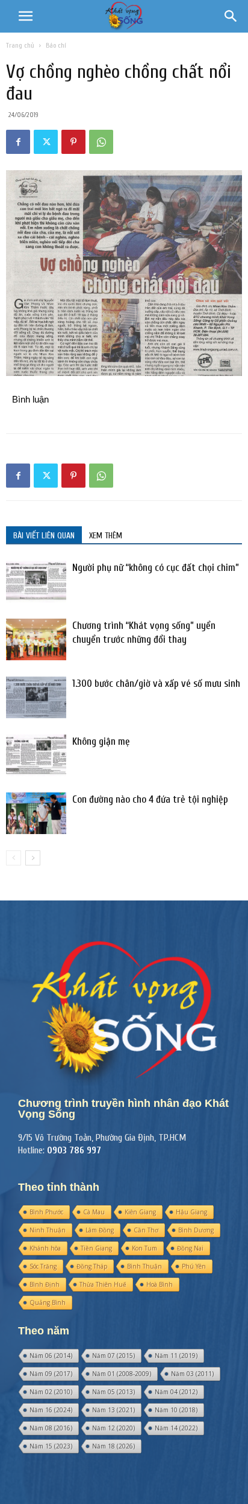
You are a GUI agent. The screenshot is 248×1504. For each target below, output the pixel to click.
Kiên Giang (140, 1212)
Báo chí (56, 45)
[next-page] (32, 857)
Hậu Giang (191, 1212)
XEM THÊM (105, 536)
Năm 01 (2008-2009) (121, 1373)
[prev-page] (13, 857)
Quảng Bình (47, 1302)
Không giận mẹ (101, 741)
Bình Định (44, 1284)
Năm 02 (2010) (50, 1392)
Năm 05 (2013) (113, 1392)
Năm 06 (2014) (50, 1355)
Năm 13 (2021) (113, 1410)
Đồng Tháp (91, 1266)
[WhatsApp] (101, 142)
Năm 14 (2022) (176, 1428)
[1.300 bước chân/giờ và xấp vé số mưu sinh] (36, 697)
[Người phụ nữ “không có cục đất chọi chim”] (36, 581)
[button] (25, 16)
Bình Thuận (144, 1266)
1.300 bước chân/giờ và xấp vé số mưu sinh (156, 683)
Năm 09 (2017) (50, 1373)
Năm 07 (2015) (113, 1355)
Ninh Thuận (47, 1230)
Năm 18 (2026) (113, 1446)
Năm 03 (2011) (192, 1373)
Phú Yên (194, 1266)
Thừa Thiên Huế (102, 1284)
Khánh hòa (45, 1248)
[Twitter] (46, 142)
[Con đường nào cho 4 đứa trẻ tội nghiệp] (36, 813)
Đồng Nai (190, 1248)
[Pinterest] (73, 142)
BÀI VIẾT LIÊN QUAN (44, 536)
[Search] (231, 16)
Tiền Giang (96, 1248)
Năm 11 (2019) (176, 1355)
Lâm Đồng (99, 1230)
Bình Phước (46, 1212)
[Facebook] (18, 142)
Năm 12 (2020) (113, 1428)
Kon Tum (144, 1248)
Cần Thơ (146, 1230)
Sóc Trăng (43, 1266)
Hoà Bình (159, 1284)
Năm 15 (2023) (50, 1446)
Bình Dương (196, 1230)
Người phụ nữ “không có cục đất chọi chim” (155, 567)
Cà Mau (94, 1212)
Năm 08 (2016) (50, 1428)
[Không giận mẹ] (36, 755)
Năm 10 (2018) (176, 1410)
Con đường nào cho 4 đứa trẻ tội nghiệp (150, 799)
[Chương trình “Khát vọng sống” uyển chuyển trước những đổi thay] (36, 639)
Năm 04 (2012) (176, 1392)
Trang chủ (20, 45)
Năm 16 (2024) (50, 1410)
